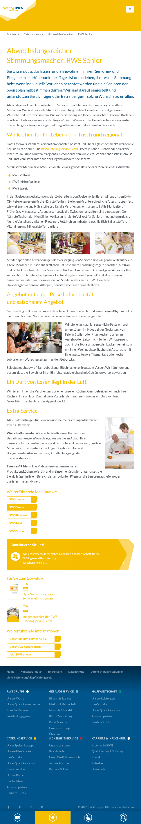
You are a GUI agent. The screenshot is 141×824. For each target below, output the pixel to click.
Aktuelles (97, 763)
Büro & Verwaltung (60, 716)
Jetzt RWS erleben (20, 654)
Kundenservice (16, 769)
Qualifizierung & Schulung (107, 751)
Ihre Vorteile (99, 704)
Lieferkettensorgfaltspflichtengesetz (29, 677)
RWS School (17, 531)
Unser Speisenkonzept (20, 745)
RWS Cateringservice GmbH (60, 149)
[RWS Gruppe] (18, 10)
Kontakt (97, 757)
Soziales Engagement (19, 716)
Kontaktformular (31, 671)
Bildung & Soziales (60, 698)
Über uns (54, 734)
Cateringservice (33, 34)
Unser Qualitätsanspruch (25, 646)
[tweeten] (20, 807)
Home (10, 671)
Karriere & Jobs (101, 722)
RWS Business (18, 515)
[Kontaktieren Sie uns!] (70, 554)
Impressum (55, 671)
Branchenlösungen (18, 710)
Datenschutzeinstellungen (107, 671)
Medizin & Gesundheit (62, 704)
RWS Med (15, 523)
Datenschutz (76, 671)
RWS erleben (15, 781)
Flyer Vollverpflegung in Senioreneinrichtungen (38, 596)
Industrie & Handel (60, 710)
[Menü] (130, 9)
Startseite (13, 34)
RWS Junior (16, 499)
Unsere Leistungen (60, 728)
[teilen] (9, 807)
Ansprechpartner (102, 716)
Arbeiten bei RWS (102, 745)
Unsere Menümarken (60, 34)
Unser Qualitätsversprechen (24, 704)
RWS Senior (16, 507)
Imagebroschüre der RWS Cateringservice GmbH (39, 619)
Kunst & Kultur (58, 722)
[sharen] (31, 807)
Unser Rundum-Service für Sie (28, 638)
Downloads (98, 769)
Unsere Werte (15, 698)
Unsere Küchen (16, 775)
